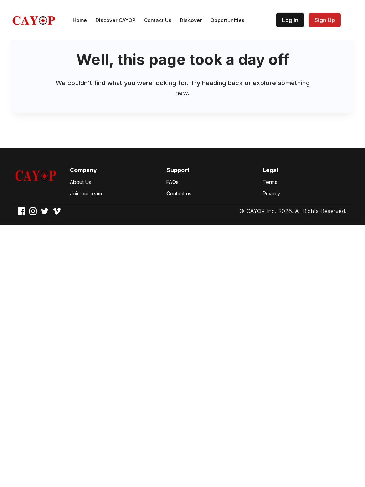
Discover (191, 20)
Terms (270, 182)
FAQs (172, 182)
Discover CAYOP (115, 20)
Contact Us (157, 20)
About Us (80, 182)
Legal (270, 170)
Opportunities (227, 20)
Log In (290, 20)
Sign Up (324, 20)
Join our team (86, 193)
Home (80, 20)
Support (178, 170)
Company (83, 170)
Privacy (271, 193)
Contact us (178, 193)
